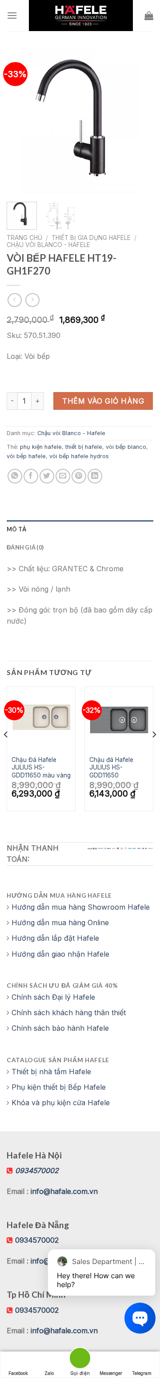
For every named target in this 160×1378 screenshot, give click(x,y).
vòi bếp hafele (26, 456)
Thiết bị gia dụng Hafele (91, 237)
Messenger (111, 1373)
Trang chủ (24, 237)
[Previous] (21, 122)
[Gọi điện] (80, 1359)
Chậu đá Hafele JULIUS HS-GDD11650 (111, 767)
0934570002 (37, 1240)
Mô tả (16, 529)
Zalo (49, 1373)
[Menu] (12, 15)
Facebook (18, 1373)
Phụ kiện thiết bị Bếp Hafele (59, 1087)
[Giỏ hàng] (148, 15)
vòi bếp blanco (126, 447)
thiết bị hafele (83, 447)
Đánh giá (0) (25, 547)
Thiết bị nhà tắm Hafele (51, 1071)
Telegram (142, 1373)
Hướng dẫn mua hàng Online (60, 922)
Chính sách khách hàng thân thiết (69, 1012)
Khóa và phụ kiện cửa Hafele (61, 1102)
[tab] (80, 529)
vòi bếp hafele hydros (79, 456)
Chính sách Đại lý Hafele (53, 997)
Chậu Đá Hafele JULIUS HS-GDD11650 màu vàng (41, 767)
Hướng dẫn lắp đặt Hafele (55, 938)
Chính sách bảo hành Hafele (60, 1028)
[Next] (139, 122)
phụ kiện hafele (41, 447)
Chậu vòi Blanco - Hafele (48, 244)
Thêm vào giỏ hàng (103, 401)
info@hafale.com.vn (64, 1191)
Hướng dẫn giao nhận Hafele (60, 954)
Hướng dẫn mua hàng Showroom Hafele (81, 907)
